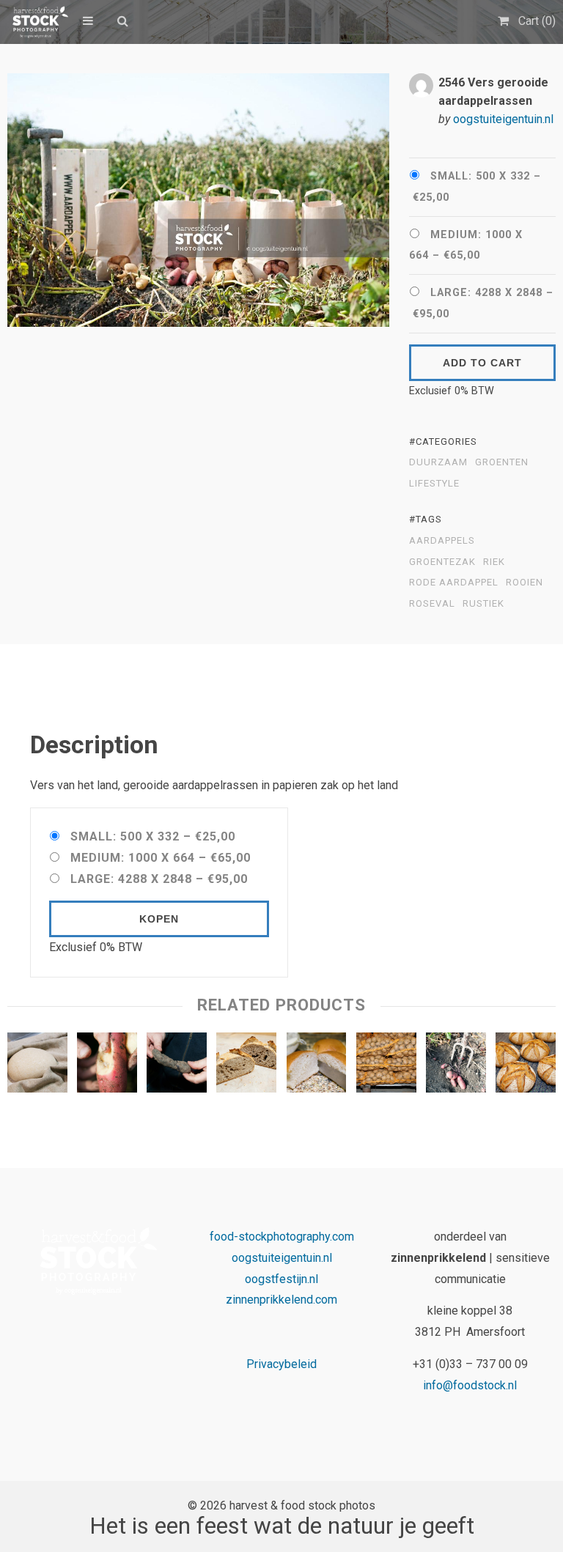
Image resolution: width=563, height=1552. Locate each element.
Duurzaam (438, 462)
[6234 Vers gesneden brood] (246, 1066)
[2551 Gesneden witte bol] (317, 1066)
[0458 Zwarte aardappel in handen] (177, 1066)
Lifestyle (434, 483)
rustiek (483, 604)
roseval (432, 604)
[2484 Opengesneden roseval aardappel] (107, 1066)
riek (494, 562)
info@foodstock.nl (470, 1385)
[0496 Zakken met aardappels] (386, 1066)
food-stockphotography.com (282, 1237)
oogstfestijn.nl (281, 1279)
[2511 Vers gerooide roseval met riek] (456, 1066)
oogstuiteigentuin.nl (503, 119)
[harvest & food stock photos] (37, 22)
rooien (524, 582)
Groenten (502, 462)
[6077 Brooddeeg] (37, 1066)
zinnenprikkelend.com (281, 1300)
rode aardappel (453, 582)
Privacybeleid (281, 1364)
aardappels (442, 541)
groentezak (442, 562)
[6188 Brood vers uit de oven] (526, 1066)
